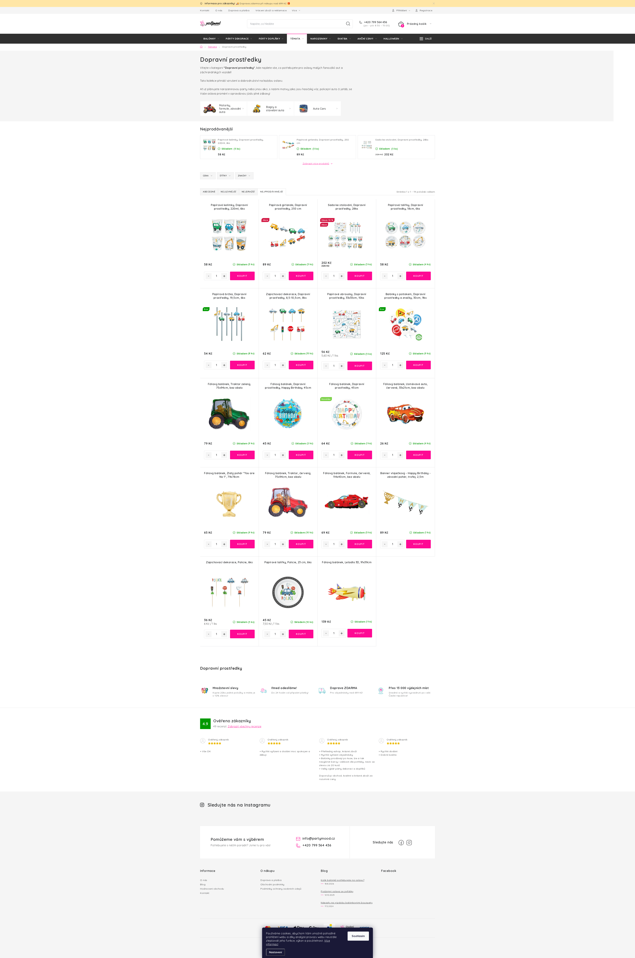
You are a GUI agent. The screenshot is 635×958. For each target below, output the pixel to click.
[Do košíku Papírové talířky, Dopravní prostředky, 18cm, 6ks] (418, 276)
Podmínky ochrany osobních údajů (280, 888)
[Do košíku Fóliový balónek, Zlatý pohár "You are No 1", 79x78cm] (242, 544)
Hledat (348, 24)
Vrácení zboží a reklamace (271, 10)
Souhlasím (358, 936)
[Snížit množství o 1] (209, 276)
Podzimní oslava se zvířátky (337, 891)
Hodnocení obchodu (212, 888)
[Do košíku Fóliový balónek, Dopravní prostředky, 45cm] (359, 455)
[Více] (425, 39)
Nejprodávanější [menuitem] (271, 191)
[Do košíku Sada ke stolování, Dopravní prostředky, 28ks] (359, 276)
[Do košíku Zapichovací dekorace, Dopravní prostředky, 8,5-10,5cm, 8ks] (301, 365)
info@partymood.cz (318, 838)
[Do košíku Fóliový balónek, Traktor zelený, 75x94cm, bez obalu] (242, 455)
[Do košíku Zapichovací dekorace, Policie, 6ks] (242, 634)
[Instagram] (409, 842)
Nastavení (275, 952)
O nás (218, 10)
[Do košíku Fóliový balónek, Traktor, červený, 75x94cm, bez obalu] (301, 544)
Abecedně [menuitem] (209, 191)
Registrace (426, 10)
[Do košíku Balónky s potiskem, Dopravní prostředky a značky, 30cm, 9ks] (418, 365)
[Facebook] (401, 842)
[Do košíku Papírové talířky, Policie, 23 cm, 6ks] (301, 634)
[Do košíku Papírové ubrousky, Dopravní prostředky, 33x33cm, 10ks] (359, 366)
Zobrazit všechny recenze (244, 726)
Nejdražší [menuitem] (248, 191)
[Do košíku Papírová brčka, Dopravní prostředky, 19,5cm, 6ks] (242, 365)
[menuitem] (211, 39)
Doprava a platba (238, 10)
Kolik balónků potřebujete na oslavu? (342, 880)
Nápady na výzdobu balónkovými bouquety (346, 902)
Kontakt (204, 10)
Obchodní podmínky (272, 884)
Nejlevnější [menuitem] (228, 191)
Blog (202, 884)
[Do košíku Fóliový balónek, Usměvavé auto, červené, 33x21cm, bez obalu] (418, 455)
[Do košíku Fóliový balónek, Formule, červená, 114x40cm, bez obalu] (359, 544)
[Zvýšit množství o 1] (224, 276)
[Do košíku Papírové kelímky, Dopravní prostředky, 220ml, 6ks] (242, 276)
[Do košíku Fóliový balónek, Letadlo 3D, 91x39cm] (359, 633)
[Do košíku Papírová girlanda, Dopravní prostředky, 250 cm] (301, 276)
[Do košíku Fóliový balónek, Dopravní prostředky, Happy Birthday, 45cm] (301, 455)
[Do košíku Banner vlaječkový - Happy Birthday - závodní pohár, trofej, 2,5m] (418, 544)
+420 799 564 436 (375, 22)
